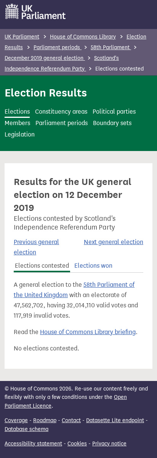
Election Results (46, 93)
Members (17, 123)
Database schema (26, 429)
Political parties (114, 111)
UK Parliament (22, 37)
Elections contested (42, 265)
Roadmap (44, 420)
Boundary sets (112, 123)
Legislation (20, 134)
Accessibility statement (33, 443)
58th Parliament (111, 47)
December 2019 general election (45, 58)
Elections (17, 111)
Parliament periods (58, 47)
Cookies (77, 443)
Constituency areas (61, 111)
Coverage (16, 420)
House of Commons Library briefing (88, 332)
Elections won (93, 265)
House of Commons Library (83, 37)
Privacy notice (109, 443)
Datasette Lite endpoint (115, 420)
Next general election (113, 242)
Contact (71, 420)
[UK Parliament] (36, 11)
